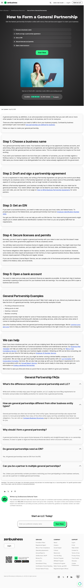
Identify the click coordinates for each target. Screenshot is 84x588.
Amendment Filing (41, 563)
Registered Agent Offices (61, 568)
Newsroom (57, 553)
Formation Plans (40, 542)
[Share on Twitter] (8, 492)
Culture (56, 550)
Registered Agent (41, 545)
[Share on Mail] (15, 492)
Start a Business (4, 10)
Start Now (42, 53)
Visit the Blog (57, 555)
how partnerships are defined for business (40, 125)
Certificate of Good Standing (44, 566)
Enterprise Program (59, 563)
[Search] (50, 2)
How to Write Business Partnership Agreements (53, 190)
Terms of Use (75, 553)
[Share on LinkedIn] (5, 492)
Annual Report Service (29, 363)
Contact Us (75, 550)
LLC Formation (67, 359)
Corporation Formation (11, 361)
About (55, 542)
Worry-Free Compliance (43, 547)
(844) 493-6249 (58, 3)
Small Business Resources (18, 10)
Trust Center (75, 558)
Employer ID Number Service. (46, 353)
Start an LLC (77, 2)
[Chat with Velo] (80, 584)
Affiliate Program (58, 560)
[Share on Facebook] (12, 492)
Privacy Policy (76, 555)
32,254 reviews (45, 97)
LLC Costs (39, 560)
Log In (9, 546)
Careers (56, 545)
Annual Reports (40, 553)
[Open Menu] (2, 2)
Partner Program (58, 558)
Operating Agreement (42, 550)
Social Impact (57, 547)
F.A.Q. (73, 545)
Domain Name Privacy (42, 568)
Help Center (75, 547)
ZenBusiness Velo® (41, 555)
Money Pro (39, 558)
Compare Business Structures (33, 418)
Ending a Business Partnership (24, 365)
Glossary (74, 560)
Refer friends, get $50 (60, 566)
